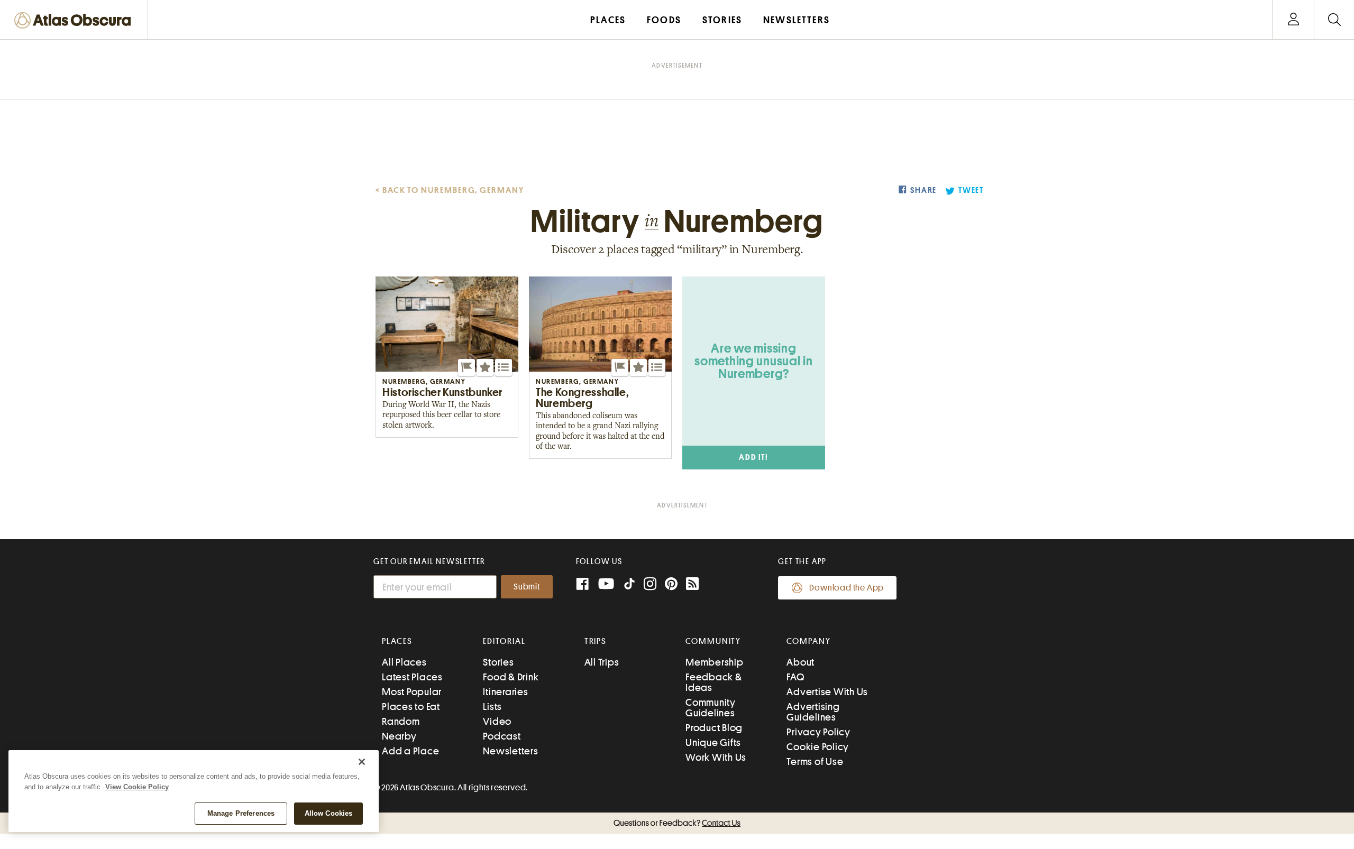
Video (497, 721)
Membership (714, 662)
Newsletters (510, 751)
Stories (498, 662)
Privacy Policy (818, 732)
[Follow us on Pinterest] (671, 585)
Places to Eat (411, 707)
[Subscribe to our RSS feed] (692, 585)
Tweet (971, 191)
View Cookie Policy (137, 787)
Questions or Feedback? (677, 823)
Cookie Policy (817, 747)
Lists (492, 707)
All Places (404, 662)
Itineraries (505, 692)
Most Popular (412, 692)
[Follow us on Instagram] (650, 585)
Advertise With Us (827, 692)
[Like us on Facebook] (582, 585)
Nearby (399, 736)
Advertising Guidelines (812, 712)
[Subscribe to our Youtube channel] (606, 585)
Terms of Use (814, 761)
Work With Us (715, 757)
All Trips (601, 662)
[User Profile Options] (1293, 20)
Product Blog (714, 728)
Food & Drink (510, 677)
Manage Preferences (241, 813)
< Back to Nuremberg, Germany (450, 190)
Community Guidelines (710, 707)
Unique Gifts (713, 742)
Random (401, 721)
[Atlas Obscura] (75, 21)
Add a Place (410, 751)
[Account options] (1293, 20)
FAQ (795, 677)
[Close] (361, 761)
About (800, 662)
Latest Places (412, 677)
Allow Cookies (329, 813)
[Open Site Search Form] (1334, 20)
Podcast (501, 736)
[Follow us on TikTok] (629, 586)
